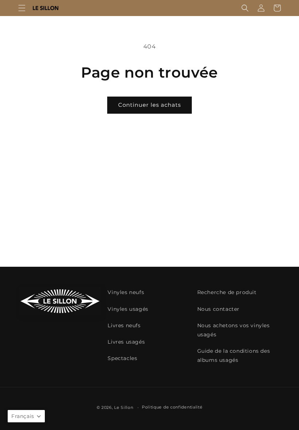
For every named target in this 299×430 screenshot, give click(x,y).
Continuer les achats (149, 104)
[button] (22, 8)
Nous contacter (218, 309)
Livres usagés (126, 342)
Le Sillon (123, 407)
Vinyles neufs (126, 292)
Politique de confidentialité (172, 407)
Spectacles (122, 358)
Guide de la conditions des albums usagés (233, 355)
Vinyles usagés (128, 309)
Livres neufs (124, 325)
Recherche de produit (227, 292)
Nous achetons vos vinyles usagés (233, 330)
